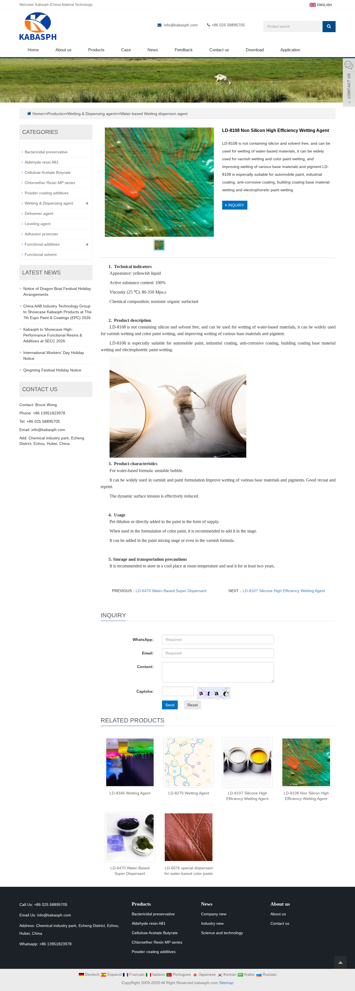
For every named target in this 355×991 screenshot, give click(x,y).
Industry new (212, 923)
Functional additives (42, 244)
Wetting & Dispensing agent (91, 113)
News (153, 49)
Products (96, 49)
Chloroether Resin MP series (50, 182)
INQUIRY (235, 205)
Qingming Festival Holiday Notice (52, 370)
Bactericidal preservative (46, 152)
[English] (320, 4)
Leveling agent (37, 223)
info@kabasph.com (181, 25)
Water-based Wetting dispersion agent (153, 113)
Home (33, 49)
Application (290, 49)
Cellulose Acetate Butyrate (48, 172)
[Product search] (329, 26)
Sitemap (226, 982)
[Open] (349, 83)
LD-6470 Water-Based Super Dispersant (171, 591)
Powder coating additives (47, 193)
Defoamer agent (39, 213)
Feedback (184, 49)
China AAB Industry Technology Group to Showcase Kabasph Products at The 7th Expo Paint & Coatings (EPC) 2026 (57, 312)
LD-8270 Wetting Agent (188, 793)
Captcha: (145, 691)
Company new (213, 914)
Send (169, 705)
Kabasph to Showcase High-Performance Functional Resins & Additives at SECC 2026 (52, 335)
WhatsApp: (143, 639)
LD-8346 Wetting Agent (130, 793)
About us (63, 49)
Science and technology (222, 933)
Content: (145, 666)
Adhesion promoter (41, 234)
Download (255, 49)
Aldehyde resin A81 (42, 162)
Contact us (219, 49)
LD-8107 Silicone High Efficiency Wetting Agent (284, 591)
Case (126, 49)
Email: (148, 653)
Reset (192, 705)
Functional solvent (41, 254)
